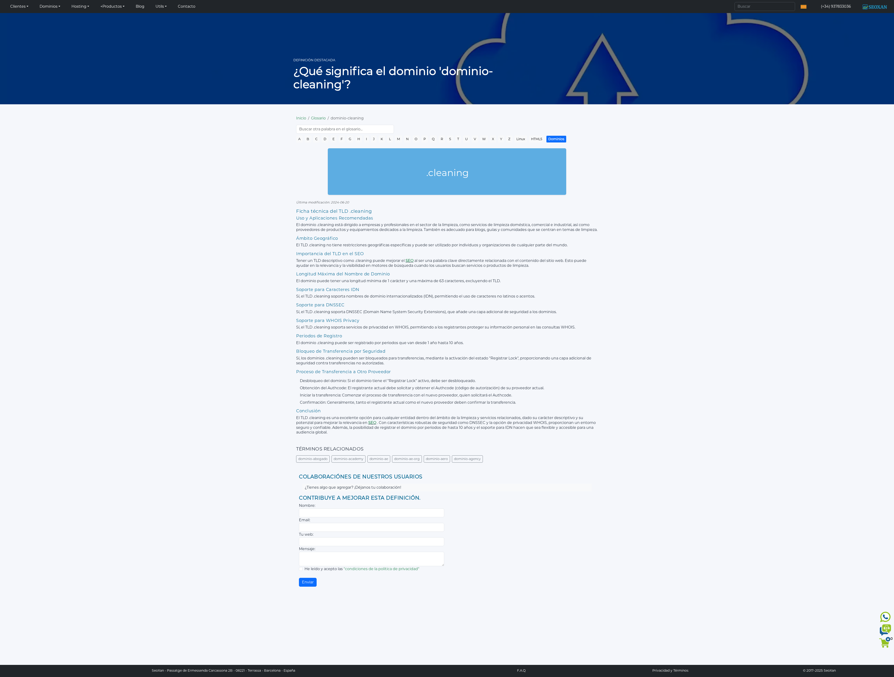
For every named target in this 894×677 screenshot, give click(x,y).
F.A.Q (521, 670)
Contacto (186, 6)
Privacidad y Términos (670, 670)
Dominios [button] (49, 6)
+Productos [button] (111, 6)
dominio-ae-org (407, 459)
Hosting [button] (78, 6)
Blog (140, 6)
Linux (520, 139)
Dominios (556, 139)
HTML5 (536, 139)
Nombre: (307, 505)
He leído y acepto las (362, 569)
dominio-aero (437, 459)
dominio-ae (378, 459)
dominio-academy (348, 459)
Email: (304, 520)
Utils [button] (160, 6)
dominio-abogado (313, 459)
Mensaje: (307, 549)
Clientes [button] (18, 6)
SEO (409, 260)
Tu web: (306, 534)
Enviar (308, 582)
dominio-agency (467, 459)
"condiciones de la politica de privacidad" (381, 569)
